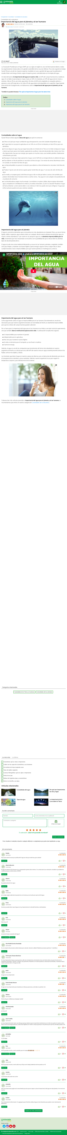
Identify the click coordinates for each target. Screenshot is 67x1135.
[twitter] (4, 1126)
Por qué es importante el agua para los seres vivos (34, 92)
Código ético (27, 1133)
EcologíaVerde (4, 17)
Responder (4, 861)
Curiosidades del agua (23, 790)
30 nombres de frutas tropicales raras (14, 767)
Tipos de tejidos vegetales (11, 770)
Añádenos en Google (60, 62)
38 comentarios (29, 24)
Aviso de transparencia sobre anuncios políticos (12, 1133)
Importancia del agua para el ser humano (17, 104)
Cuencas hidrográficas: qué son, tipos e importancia (17, 773)
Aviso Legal (30, 1131)
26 (65, 1079)
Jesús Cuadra (10, 27)
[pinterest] (14, 1126)
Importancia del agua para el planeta (16, 102)
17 (65, 951)
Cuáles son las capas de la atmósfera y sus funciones (18, 764)
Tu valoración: (23, 833)
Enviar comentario (58, 837)
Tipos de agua (21, 800)
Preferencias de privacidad (55, 1131)
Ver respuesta (5, 937)
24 (65, 1014)
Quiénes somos (23, 1131)
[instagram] (7, 1126)
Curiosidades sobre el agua (13, 100)
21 (65, 978)
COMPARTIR (59, 3)
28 (65, 1002)
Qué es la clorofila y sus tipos (11, 781)
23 (65, 1067)
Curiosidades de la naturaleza (21, 17)
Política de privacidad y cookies (41, 1131)
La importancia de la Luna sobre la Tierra (56, 801)
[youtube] (10, 1126)
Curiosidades (11, 17)
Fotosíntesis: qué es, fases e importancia (14, 762)
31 (65, 1041)
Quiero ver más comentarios (33, 1110)
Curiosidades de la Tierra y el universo (24, 692)
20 (65, 966)
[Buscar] (65, 2)
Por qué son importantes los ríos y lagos (57, 791)
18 (65, 990)
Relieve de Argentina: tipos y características (15, 778)
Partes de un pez (8, 775)
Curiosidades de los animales (44, 692)
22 (65, 1053)
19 (65, 1093)
